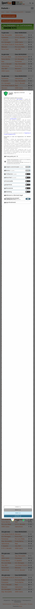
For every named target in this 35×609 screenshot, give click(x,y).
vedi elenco (19, 99)
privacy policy (13, 118)
